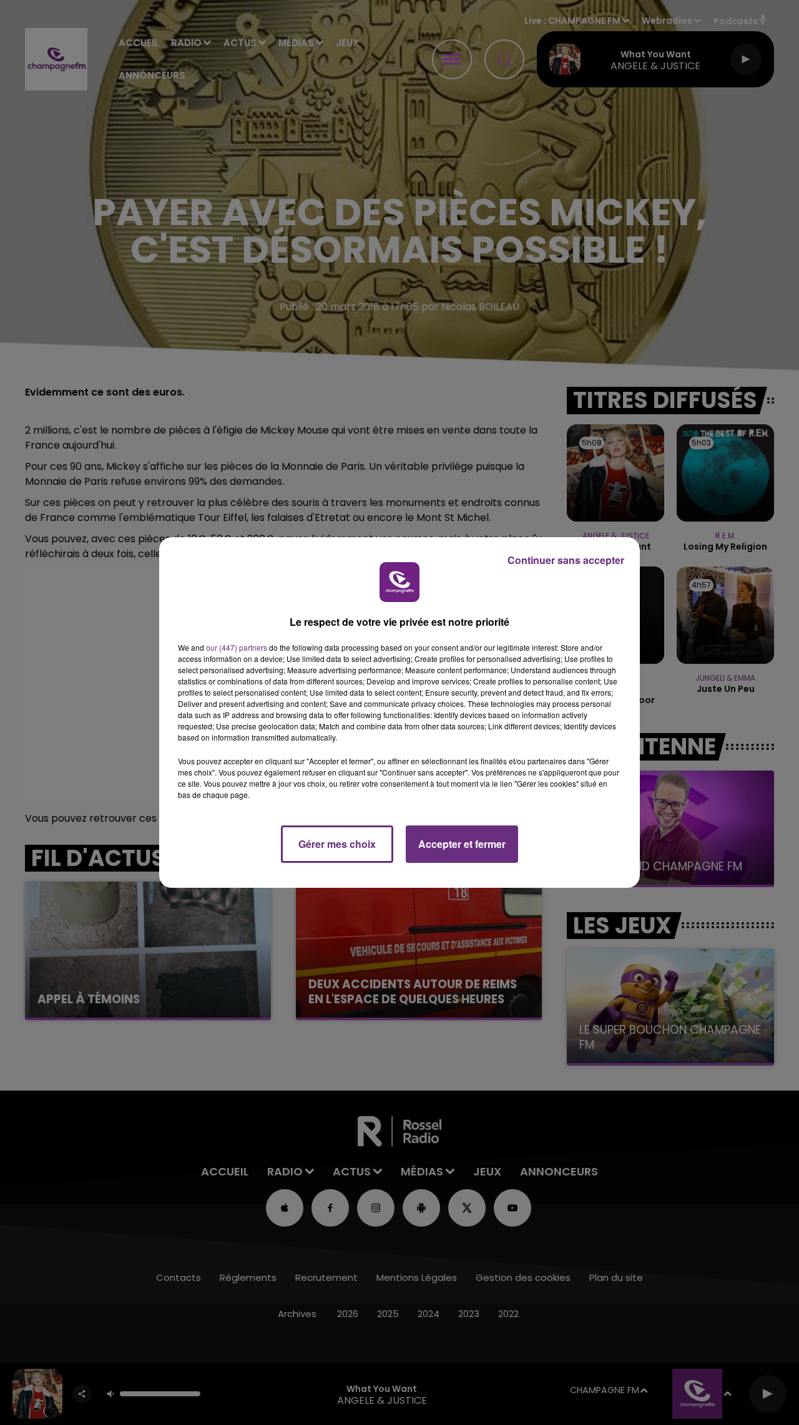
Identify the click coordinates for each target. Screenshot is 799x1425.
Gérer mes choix (337, 844)
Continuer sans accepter (565, 560)
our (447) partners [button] (236, 647)
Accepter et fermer (462, 844)
